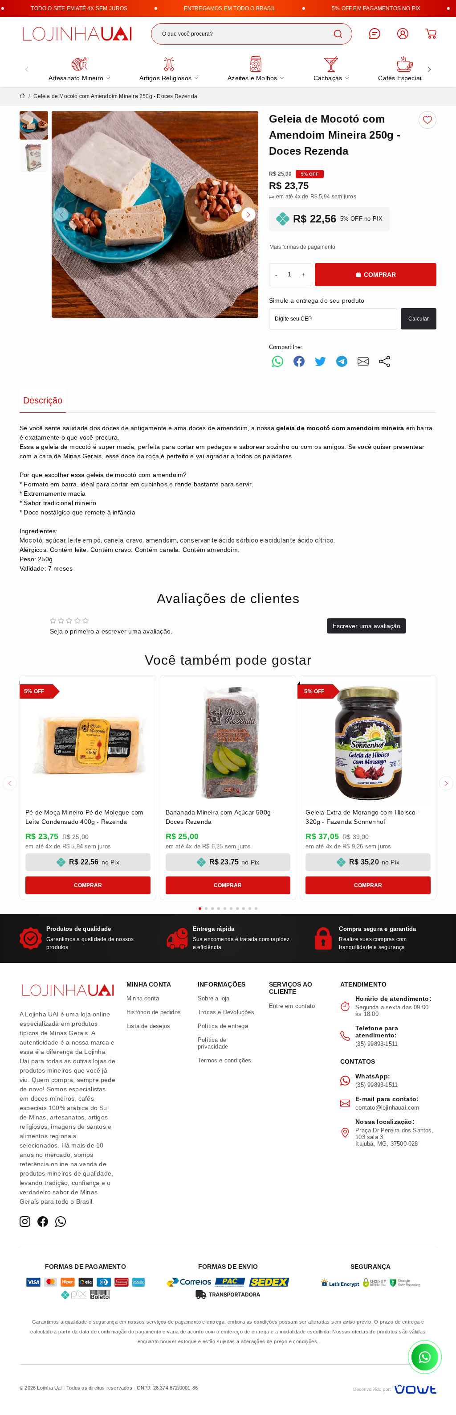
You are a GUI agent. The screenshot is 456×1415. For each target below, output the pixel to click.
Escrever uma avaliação (366, 625)
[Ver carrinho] (430, 33)
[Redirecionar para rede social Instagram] (25, 1221)
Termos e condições (225, 1060)
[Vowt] (394, 1388)
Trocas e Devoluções (226, 1012)
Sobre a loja (213, 998)
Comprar (380, 274)
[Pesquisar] (338, 33)
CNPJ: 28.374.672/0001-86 (167, 1387)
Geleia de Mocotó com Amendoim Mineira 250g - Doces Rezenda (115, 96)
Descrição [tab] (42, 400)
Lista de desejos (148, 1026)
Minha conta (142, 998)
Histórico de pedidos (153, 1012)
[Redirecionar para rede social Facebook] (42, 1221)
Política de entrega (223, 1026)
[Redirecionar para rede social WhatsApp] (60, 1221)
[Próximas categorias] (429, 69)
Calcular (418, 319)
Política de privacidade (213, 1043)
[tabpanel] (228, 498)
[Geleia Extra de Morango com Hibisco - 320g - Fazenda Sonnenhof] (368, 743)
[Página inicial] (77, 32)
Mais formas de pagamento (302, 247)
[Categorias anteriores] (27, 69)
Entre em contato (292, 1006)
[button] (61, 214)
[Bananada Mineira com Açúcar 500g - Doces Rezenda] (228, 743)
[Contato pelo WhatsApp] (424, 1357)
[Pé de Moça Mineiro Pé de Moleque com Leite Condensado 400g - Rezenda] (88, 743)
